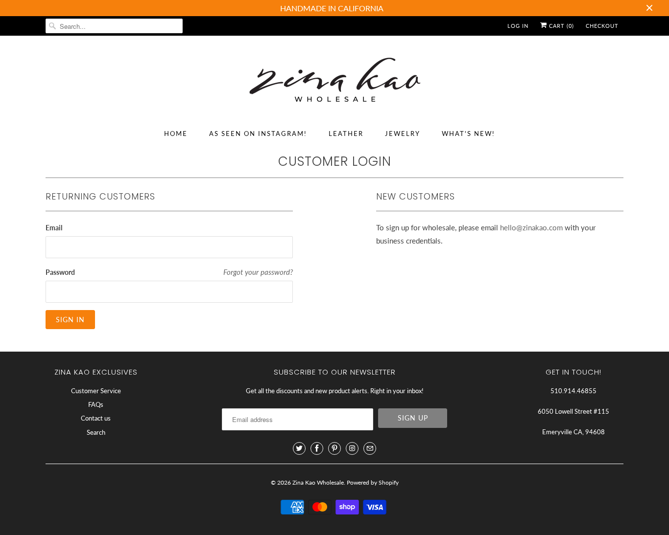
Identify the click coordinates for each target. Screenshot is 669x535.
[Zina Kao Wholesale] (334, 81)
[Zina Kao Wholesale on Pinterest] (334, 448)
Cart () (560, 25)
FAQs (95, 404)
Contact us (96, 418)
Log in (517, 25)
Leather (346, 133)
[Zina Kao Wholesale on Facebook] (317, 448)
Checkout (602, 25)
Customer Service (96, 391)
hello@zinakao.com (531, 227)
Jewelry (402, 133)
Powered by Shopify (373, 482)
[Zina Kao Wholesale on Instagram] (352, 448)
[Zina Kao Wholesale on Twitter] (299, 448)
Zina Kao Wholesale (318, 482)
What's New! (468, 133)
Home (176, 133)
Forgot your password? (258, 272)
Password (60, 272)
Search (96, 432)
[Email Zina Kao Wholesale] (369, 448)
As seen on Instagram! (258, 133)
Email (54, 227)
